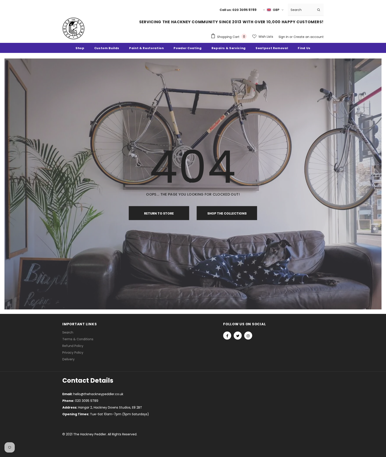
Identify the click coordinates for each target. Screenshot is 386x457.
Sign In (284, 37)
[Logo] (73, 28)
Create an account (309, 37)
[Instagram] (248, 336)
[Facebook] (227, 336)
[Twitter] (238, 336)
